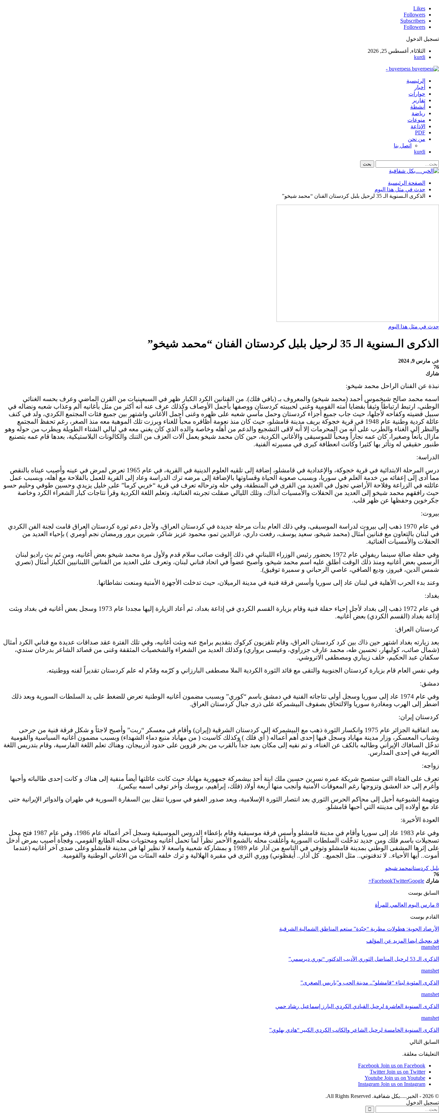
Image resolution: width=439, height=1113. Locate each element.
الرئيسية (415, 81)
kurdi (419, 57)
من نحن (416, 139)
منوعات (416, 120)
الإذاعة (418, 126)
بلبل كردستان (425, 868)
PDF (420, 132)
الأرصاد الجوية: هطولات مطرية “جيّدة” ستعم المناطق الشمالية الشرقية (359, 929)
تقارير (418, 100)
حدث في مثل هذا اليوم (413, 326)
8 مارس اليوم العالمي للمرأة (407, 905)
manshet (430, 947)
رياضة (418, 113)
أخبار (419, 87)
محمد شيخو (398, 868)
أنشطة (417, 107)
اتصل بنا (403, 145)
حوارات (416, 94)
